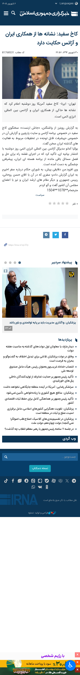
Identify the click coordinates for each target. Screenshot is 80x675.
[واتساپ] (33, 487)
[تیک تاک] (6, 481)
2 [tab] (15, 262)
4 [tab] (5, 262)
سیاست (40, 195)
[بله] (47, 481)
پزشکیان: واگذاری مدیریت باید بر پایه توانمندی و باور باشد (42, 322)
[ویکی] (40, 487)
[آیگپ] (40, 481)
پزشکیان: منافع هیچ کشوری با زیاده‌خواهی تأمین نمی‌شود (40, 393)
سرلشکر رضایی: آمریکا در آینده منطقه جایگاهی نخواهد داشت (38, 387)
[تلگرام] (74, 481)
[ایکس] (67, 481)
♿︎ (70, 665)
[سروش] (26, 481)
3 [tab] (10, 262)
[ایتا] (33, 481)
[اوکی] (47, 487)
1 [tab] (19, 262)
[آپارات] (54, 481)
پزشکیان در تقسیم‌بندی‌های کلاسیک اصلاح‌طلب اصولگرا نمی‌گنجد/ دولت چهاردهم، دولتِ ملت (42, 421)
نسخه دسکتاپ (40, 468)
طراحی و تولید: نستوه (38, 513)
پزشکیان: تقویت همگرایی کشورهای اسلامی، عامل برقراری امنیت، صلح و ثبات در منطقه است (40, 411)
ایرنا (45, 14)
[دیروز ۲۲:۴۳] (40, 293)
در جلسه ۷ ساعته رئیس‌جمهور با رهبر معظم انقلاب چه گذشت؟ (39, 429)
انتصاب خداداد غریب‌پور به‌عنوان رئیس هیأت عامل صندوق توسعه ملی (41, 369)
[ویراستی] (20, 481)
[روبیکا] (60, 481)
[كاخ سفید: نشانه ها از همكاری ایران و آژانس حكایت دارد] (40, 78)
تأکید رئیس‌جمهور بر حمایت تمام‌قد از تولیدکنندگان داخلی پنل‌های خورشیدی (41, 379)
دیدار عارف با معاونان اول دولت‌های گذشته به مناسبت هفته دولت (40, 348)
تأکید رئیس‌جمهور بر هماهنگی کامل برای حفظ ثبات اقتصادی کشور (39, 401)
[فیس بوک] (13, 481)
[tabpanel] (40, 300)
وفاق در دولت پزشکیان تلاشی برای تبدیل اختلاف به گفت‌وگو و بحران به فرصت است (38, 358)
